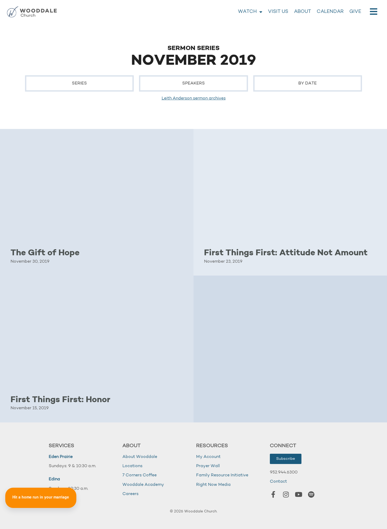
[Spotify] (311, 494)
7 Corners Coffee (139, 475)
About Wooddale (139, 457)
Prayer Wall (208, 466)
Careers (130, 494)
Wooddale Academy (143, 485)
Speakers (193, 83)
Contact (278, 482)
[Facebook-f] (273, 494)
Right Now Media (213, 485)
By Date (307, 83)
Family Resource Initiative (222, 475)
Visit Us (278, 11)
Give (355, 11)
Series (79, 83)
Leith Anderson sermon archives (194, 98)
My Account (208, 457)
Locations (132, 466)
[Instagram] (286, 494)
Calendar (330, 11)
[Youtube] (298, 494)
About (302, 11)
